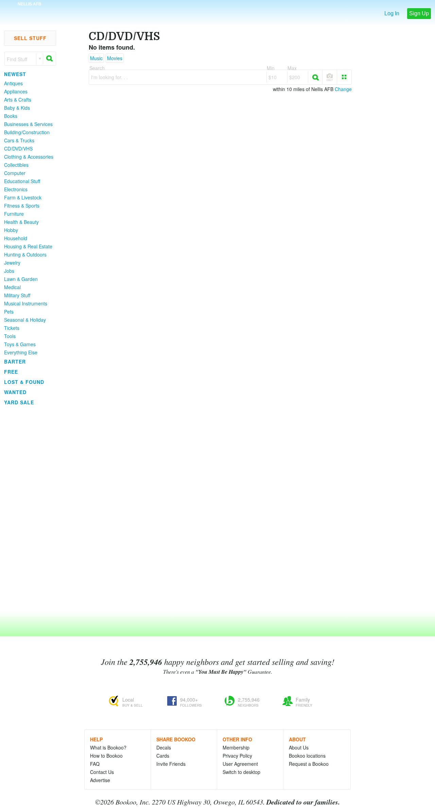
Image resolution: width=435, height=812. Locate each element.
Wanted (15, 392)
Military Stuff (17, 295)
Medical (12, 287)
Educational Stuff (22, 181)
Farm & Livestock (22, 197)
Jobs (9, 270)
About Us (299, 747)
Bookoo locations (307, 755)
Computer (14, 173)
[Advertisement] (27, 509)
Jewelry (12, 262)
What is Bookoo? (108, 747)
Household (15, 238)
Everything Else (20, 352)
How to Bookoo (106, 755)
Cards (162, 755)
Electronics (16, 189)
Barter (15, 361)
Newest (15, 74)
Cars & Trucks (19, 140)
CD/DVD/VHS (18, 148)
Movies (114, 58)
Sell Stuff (30, 38)
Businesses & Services (28, 124)
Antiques (13, 83)
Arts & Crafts (17, 99)
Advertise (100, 780)
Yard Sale (19, 402)
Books (10, 115)
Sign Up (419, 13)
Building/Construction (27, 132)
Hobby (11, 230)
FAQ (95, 763)
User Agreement (240, 763)
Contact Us (102, 772)
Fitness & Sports (21, 205)
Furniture (14, 213)
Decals (163, 747)
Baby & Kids (17, 107)
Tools (10, 336)
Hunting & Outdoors (25, 254)
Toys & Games (20, 344)
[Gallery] (344, 77)
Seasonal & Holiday (25, 319)
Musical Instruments (25, 303)
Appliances (16, 91)
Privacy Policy (237, 755)
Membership (236, 747)
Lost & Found (24, 381)
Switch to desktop (241, 772)
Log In (391, 13)
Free (11, 371)
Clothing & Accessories (28, 156)
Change (343, 89)
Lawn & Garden (21, 279)
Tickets (11, 327)
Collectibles (16, 164)
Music (96, 58)
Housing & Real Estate (28, 246)
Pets (9, 311)
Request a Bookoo (309, 763)
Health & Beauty (21, 221)
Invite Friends (171, 763)
